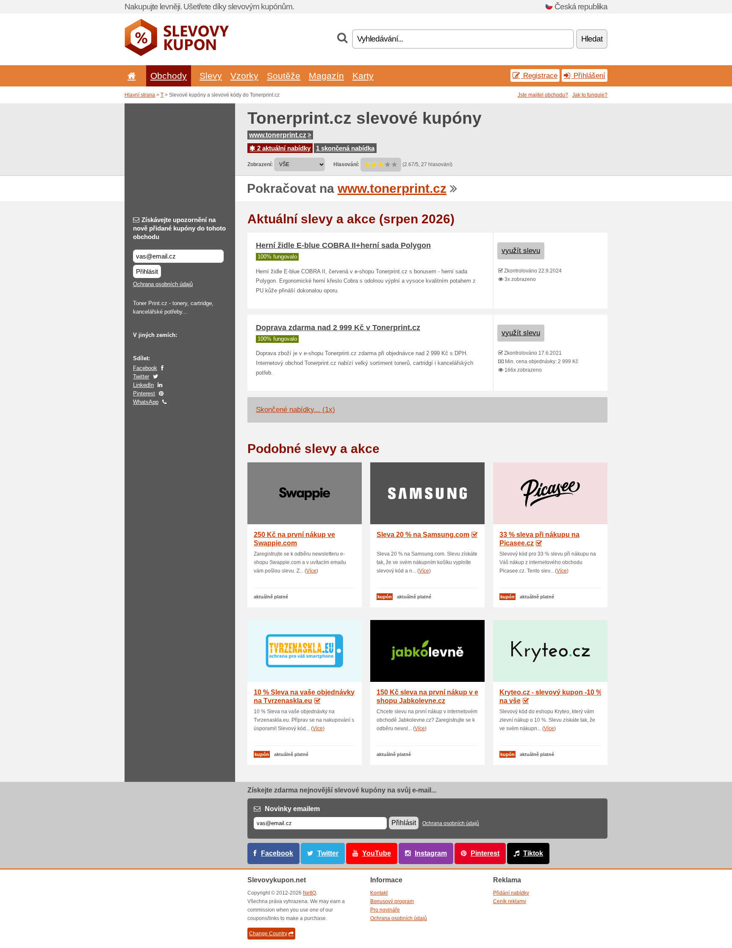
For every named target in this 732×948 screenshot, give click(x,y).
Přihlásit (147, 271)
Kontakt (379, 893)
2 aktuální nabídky (283, 148)
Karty (363, 76)
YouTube (376, 853)
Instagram (431, 853)
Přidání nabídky (511, 893)
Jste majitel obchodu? (543, 95)
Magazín (326, 76)
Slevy (211, 76)
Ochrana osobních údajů (163, 284)
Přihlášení (588, 75)
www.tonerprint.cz (277, 135)
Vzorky (244, 76)
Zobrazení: (260, 164)
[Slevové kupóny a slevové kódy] (177, 54)
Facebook (145, 368)
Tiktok (533, 853)
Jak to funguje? (589, 95)
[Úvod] (130, 76)
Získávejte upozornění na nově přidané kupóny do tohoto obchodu (179, 228)
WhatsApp (145, 402)
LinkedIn (143, 385)
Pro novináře (385, 910)
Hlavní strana (140, 95)
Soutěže (283, 76)
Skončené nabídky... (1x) (295, 410)
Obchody (168, 76)
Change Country (268, 934)
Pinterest (144, 393)
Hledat (591, 38)
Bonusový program (392, 901)
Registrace (539, 75)
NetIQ (309, 893)
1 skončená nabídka (345, 148)
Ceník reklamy (509, 901)
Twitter (141, 376)
